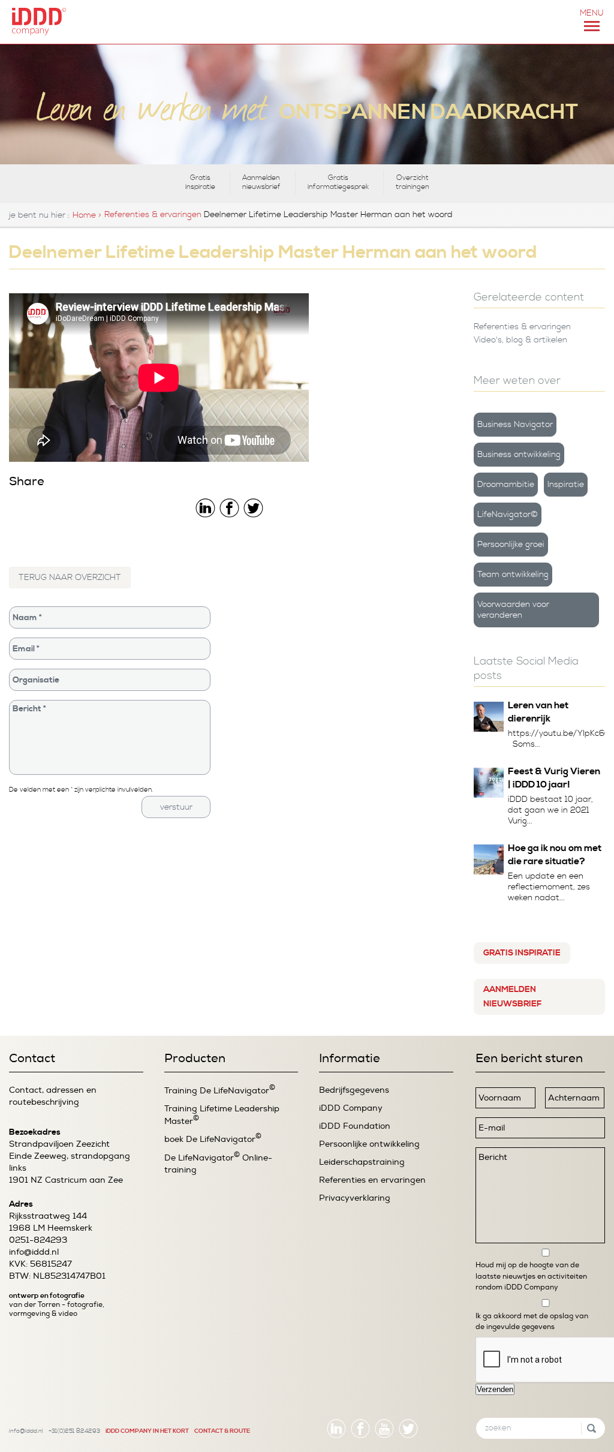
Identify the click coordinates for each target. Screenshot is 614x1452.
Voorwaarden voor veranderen (513, 610)
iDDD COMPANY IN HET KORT (147, 1431)
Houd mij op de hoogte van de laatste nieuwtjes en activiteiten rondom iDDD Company (531, 1276)
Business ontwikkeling (519, 454)
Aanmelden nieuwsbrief (261, 182)
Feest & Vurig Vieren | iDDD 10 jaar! (554, 777)
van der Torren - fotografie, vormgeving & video (56, 1309)
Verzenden (495, 1389)
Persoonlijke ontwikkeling (369, 1144)
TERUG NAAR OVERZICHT (70, 577)
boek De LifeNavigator (212, 1138)
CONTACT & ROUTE (222, 1431)
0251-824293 (38, 1240)
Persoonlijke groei (510, 544)
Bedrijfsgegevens (354, 1090)
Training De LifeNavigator (219, 1090)
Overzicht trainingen (412, 182)
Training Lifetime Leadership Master (221, 1115)
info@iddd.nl (34, 1252)
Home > (87, 215)
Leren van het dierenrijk (538, 712)
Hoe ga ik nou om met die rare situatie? (554, 854)
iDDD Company (351, 1108)
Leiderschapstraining (362, 1162)
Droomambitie (505, 484)
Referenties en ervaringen (372, 1180)
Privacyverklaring (354, 1198)
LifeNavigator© (507, 514)
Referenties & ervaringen (152, 214)
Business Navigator (515, 424)
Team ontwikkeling (513, 574)
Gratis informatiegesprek (338, 182)
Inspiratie (565, 484)
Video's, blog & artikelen (520, 340)
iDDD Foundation (354, 1126)
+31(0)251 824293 (74, 1431)
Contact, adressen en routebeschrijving (53, 1096)
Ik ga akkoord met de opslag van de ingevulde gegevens (531, 1321)
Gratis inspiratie (200, 182)
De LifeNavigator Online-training (218, 1163)
